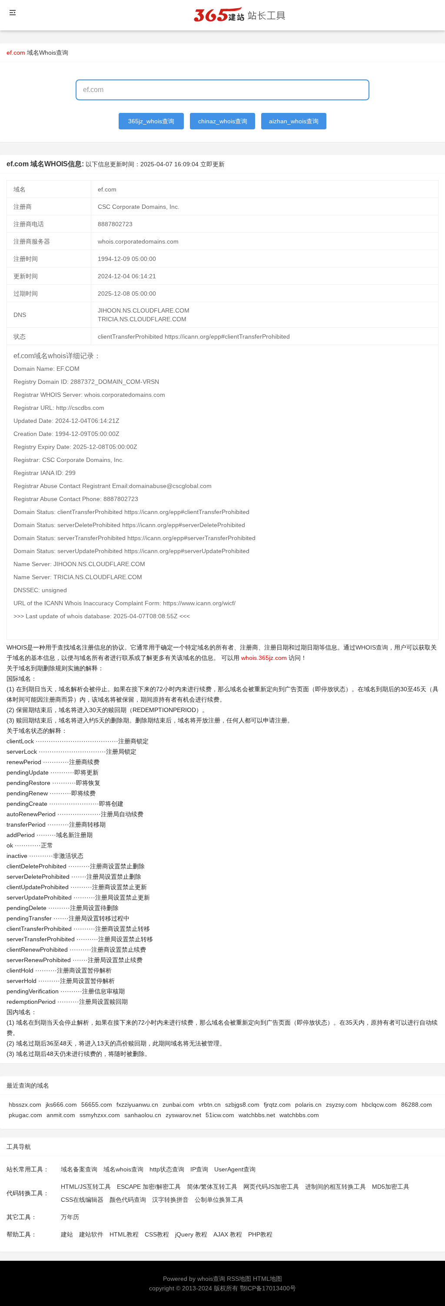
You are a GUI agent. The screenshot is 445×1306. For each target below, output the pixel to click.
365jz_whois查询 (151, 121)
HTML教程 (124, 1234)
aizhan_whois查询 (294, 121)
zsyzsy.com (341, 1104)
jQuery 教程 (191, 1234)
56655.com (96, 1104)
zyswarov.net (183, 1114)
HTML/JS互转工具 (86, 1186)
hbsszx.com (25, 1104)
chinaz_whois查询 (222, 121)
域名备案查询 (79, 1169)
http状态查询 (166, 1169)
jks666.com (61, 1104)
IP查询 (199, 1169)
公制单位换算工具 (219, 1199)
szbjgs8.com (242, 1104)
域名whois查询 (123, 1169)
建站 (67, 1234)
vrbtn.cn (210, 1104)
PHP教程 (260, 1234)
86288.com (416, 1104)
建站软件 (91, 1234)
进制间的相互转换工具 (335, 1186)
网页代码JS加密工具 (271, 1186)
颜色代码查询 (128, 1199)
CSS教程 (157, 1234)
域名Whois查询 (47, 52)
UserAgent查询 (235, 1169)
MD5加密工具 (390, 1186)
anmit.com (60, 1114)
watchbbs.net (257, 1114)
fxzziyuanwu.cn (137, 1104)
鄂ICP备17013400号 (268, 1288)
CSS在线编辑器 (82, 1199)
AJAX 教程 (227, 1234)
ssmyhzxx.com (100, 1114)
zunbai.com (178, 1104)
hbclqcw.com (379, 1104)
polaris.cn (308, 1104)
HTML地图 (267, 1278)
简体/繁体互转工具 (212, 1186)
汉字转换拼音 (170, 1199)
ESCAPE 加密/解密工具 (149, 1186)
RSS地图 (239, 1278)
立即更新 (212, 164)
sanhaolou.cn (142, 1114)
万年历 (70, 1217)
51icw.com (220, 1114)
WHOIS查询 (371, 647)
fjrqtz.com (277, 1104)
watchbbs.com (299, 1114)
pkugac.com (25, 1114)
